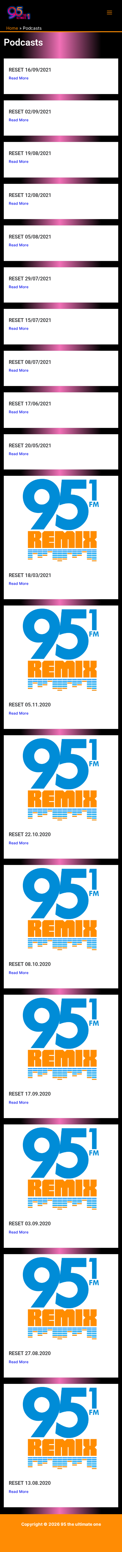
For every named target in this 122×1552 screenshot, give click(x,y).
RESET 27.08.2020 (30, 1353)
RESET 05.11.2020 (30, 705)
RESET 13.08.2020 (30, 1483)
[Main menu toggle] (109, 12)
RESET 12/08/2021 (30, 195)
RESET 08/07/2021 (30, 362)
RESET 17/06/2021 (30, 404)
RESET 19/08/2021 (30, 153)
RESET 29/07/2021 (30, 279)
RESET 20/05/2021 (30, 446)
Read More (18, 78)
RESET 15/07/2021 (30, 320)
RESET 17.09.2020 (30, 1094)
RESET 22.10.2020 (30, 834)
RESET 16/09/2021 (30, 70)
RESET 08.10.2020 (30, 964)
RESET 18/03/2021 (30, 575)
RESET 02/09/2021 (30, 112)
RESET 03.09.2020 (30, 1224)
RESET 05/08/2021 (30, 237)
